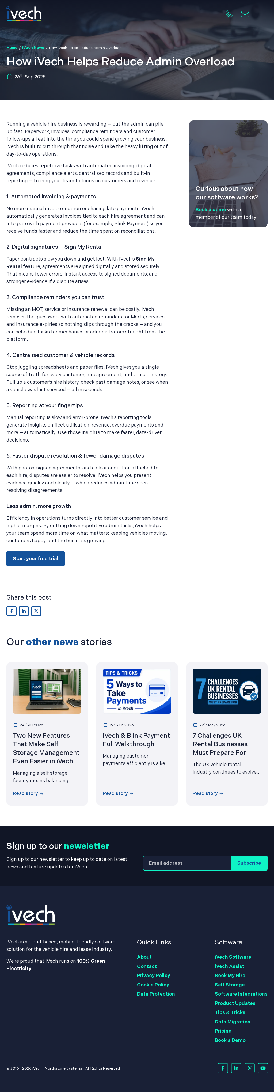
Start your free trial (35, 558)
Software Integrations (241, 994)
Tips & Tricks (230, 1012)
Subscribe (249, 863)
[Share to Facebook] (11, 611)
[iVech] (23, 13)
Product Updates (235, 1003)
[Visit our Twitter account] (249, 1068)
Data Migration (232, 1022)
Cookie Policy (153, 985)
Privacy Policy (153, 975)
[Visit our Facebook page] (223, 1068)
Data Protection (156, 994)
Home (11, 48)
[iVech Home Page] (137, 915)
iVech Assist (229, 966)
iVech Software (233, 957)
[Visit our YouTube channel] (263, 1068)
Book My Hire (230, 975)
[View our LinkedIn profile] (236, 1068)
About (144, 957)
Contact (147, 966)
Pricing (223, 1031)
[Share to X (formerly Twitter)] (36, 611)
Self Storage (230, 985)
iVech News (33, 48)
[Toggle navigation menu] (262, 13)
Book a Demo (230, 1040)
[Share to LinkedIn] (24, 611)
